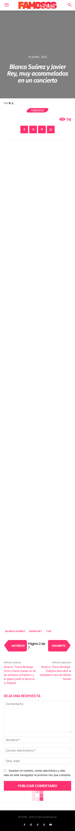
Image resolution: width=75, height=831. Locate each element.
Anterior (18, 646)
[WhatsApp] (51, 129)
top (48, 631)
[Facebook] (24, 129)
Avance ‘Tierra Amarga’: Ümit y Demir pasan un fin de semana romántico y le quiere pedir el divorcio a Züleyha (20, 675)
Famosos (37, 110)
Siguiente (58, 646)
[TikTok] (37, 825)
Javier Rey (35, 631)
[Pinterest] (42, 129)
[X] (33, 129)
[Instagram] (31, 825)
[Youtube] (50, 825)
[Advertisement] (37, 186)
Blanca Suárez (15, 631)
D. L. (11, 103)
